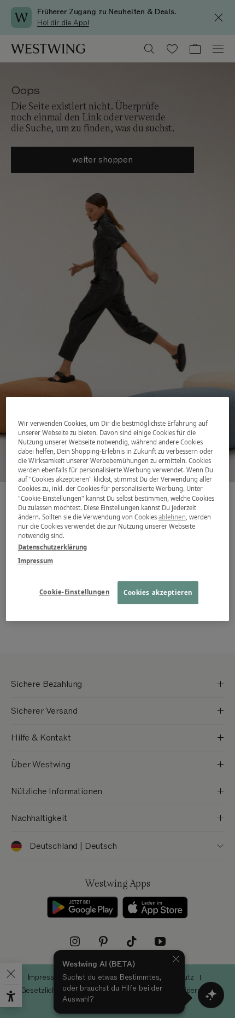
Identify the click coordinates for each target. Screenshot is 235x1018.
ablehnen (172, 517)
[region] (118, 509)
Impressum (35, 561)
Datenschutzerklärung (52, 547)
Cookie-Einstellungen (74, 592)
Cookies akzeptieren (158, 592)
